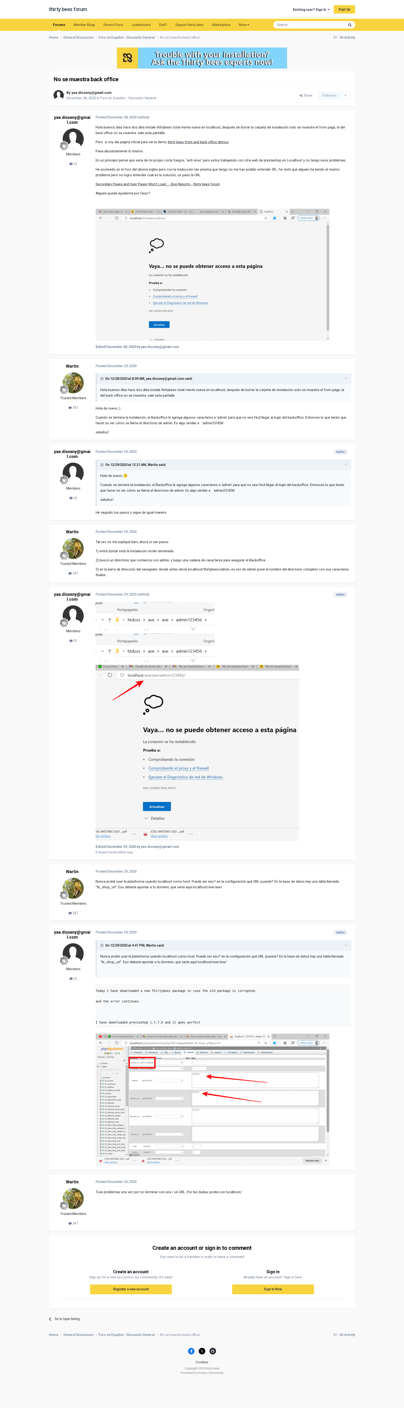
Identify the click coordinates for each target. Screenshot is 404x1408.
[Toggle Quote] (102, 378)
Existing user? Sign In (310, 9)
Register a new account (131, 1289)
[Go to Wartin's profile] (73, 382)
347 (75, 408)
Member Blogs (84, 25)
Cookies (202, 1362)
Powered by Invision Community (202, 1373)
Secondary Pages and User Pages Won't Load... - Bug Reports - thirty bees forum (158, 184)
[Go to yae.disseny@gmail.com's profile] (59, 95)
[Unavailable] (212, 274)
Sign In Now (273, 1289)
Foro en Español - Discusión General (128, 98)
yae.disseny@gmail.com (92, 93)
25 (75, 164)
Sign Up (344, 9)
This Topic (331, 24)
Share (307, 95)
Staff (163, 25)
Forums (59, 25)
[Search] (350, 25)
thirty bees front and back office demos (198, 142)
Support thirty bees (189, 25)
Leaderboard (141, 25)
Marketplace (221, 25)
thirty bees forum (68, 9)
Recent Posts (113, 25)
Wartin (72, 366)
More (243, 25)
